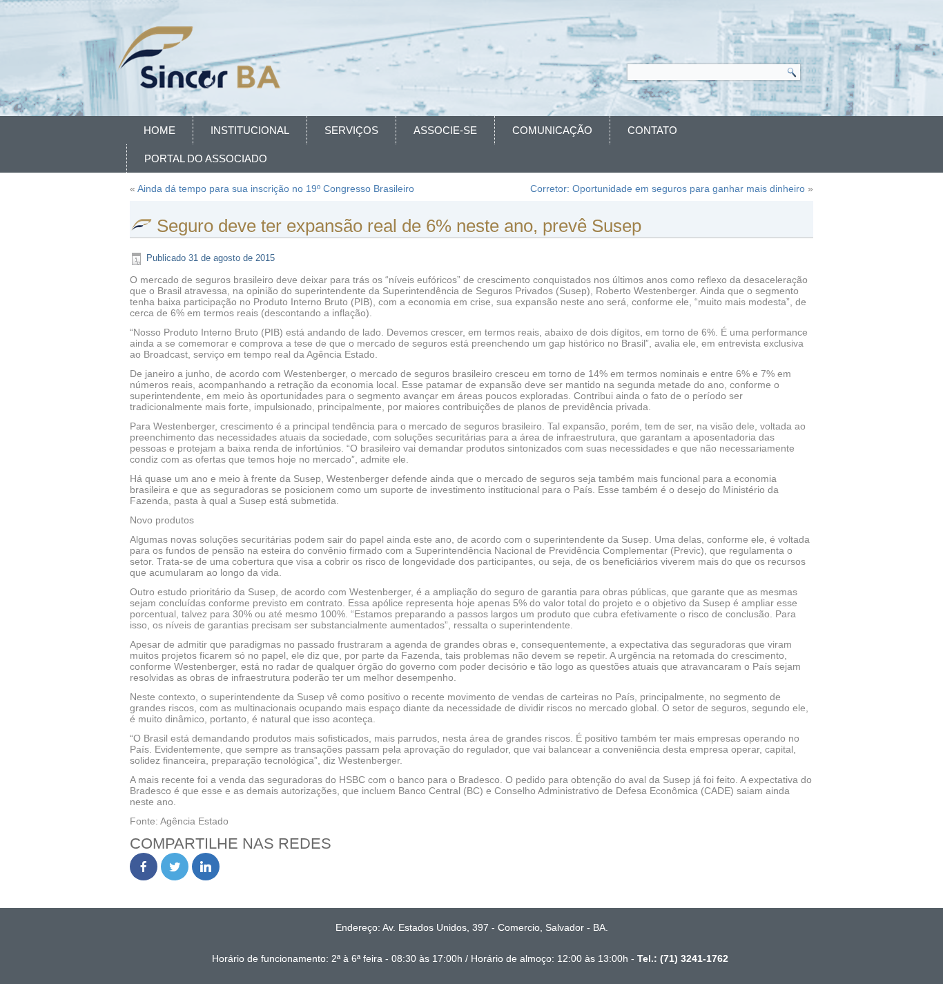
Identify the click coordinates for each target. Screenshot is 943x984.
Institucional (250, 130)
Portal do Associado (205, 158)
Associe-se (445, 130)
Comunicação (552, 130)
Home (159, 130)
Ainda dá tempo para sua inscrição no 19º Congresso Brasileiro (275, 188)
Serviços (351, 130)
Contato (652, 130)
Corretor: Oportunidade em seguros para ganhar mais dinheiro (667, 188)
